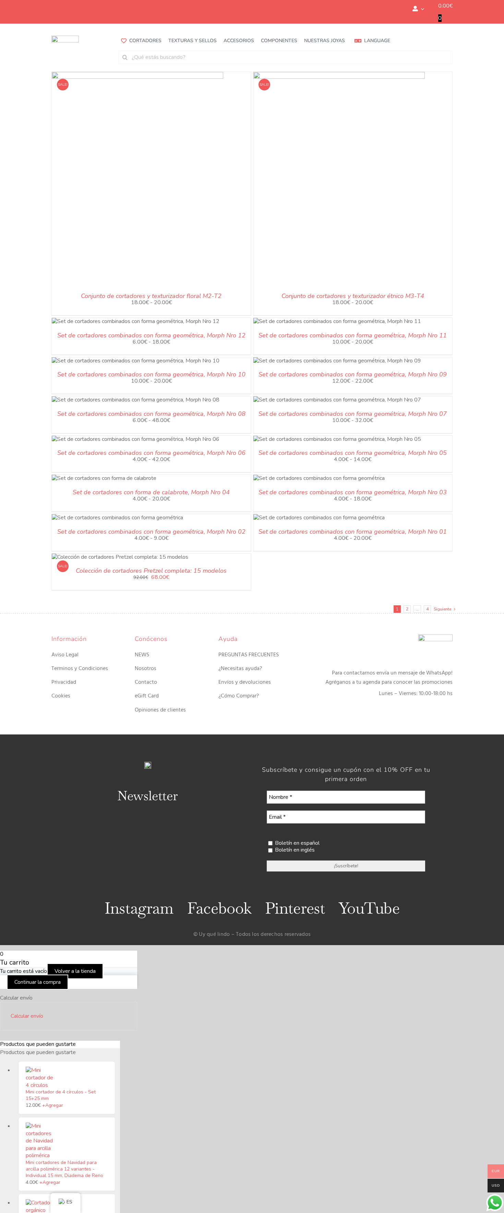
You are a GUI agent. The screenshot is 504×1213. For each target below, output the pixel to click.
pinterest (295, 908)
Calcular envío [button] (27, 1016)
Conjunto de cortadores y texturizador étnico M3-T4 (352, 296)
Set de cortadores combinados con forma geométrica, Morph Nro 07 (353, 414)
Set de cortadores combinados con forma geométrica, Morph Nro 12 (151, 335)
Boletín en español (297, 843)
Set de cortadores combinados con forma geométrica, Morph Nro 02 (151, 532)
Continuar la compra (37, 982)
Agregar (52, 1105)
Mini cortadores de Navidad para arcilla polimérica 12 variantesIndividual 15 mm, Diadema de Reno (64, 1169)
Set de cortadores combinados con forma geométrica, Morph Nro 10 (151, 374)
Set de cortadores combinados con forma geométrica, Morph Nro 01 (353, 532)
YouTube (369, 908)
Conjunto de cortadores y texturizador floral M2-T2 (151, 296)
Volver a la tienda (75, 971)
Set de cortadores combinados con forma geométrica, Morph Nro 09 (353, 374)
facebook (219, 908)
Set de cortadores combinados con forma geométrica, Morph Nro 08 (151, 414)
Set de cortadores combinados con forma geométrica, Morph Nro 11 (353, 335)
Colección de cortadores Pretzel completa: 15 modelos (151, 571)
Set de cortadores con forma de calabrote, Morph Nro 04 (151, 492)
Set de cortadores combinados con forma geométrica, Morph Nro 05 (353, 453)
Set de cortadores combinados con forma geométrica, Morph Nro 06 (151, 453)
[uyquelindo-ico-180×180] (65, 38)
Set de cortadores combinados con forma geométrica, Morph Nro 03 (353, 492)
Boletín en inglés (294, 850)
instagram (139, 908)
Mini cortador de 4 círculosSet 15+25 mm (61, 1095)
